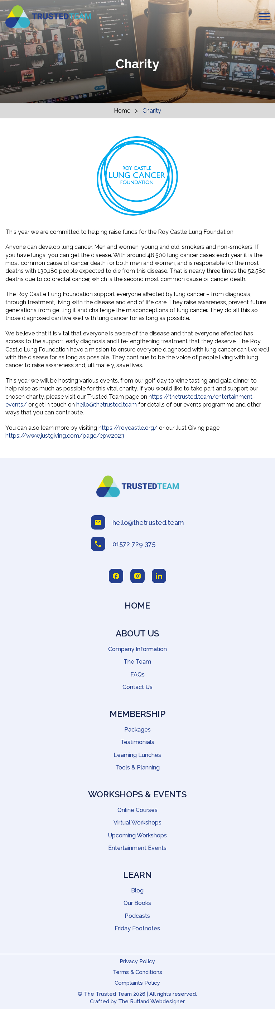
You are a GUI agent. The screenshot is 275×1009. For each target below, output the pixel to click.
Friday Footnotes (137, 928)
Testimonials (137, 742)
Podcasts (137, 915)
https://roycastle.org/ (128, 427)
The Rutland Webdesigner (151, 1001)
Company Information (137, 649)
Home (122, 110)
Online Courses (137, 810)
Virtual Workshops (137, 822)
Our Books (137, 903)
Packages (137, 729)
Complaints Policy (137, 983)
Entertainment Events (137, 848)
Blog (137, 890)
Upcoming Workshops (137, 835)
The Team (137, 661)
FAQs (137, 674)
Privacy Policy (137, 961)
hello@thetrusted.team (106, 404)
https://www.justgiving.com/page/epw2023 (64, 435)
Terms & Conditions (137, 972)
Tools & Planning (137, 767)
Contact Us (137, 687)
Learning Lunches (137, 755)
